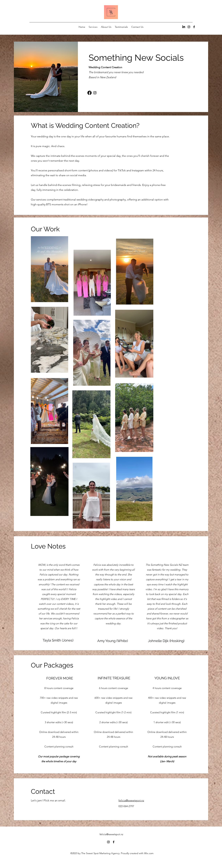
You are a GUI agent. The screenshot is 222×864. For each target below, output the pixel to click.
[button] (63, 298)
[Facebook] (89, 93)
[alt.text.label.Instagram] (189, 27)
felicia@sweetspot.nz (111, 834)
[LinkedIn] (183, 27)
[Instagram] (95, 93)
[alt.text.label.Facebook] (194, 27)
